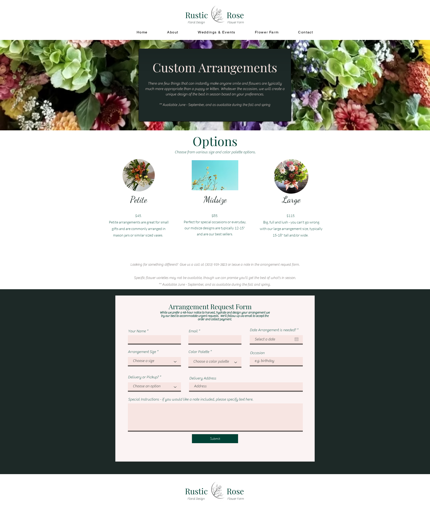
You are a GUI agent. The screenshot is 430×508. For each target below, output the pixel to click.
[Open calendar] (296, 339)
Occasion (257, 353)
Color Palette (198, 352)
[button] (215, 175)
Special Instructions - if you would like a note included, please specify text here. (190, 399)
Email (193, 331)
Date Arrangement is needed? (275, 330)
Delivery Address (202, 378)
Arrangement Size (142, 352)
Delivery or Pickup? (143, 377)
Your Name (137, 331)
